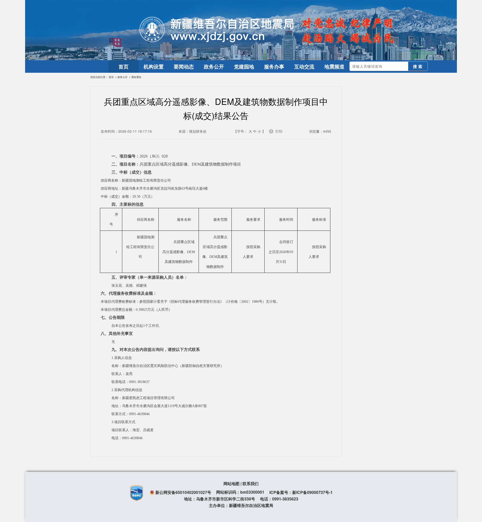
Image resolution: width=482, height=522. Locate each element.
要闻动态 (184, 66)
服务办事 (274, 66)
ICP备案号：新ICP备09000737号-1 (301, 492)
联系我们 (251, 483)
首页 (123, 66)
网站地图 (231, 483)
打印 (278, 131)
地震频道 (334, 66)
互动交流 (304, 66)
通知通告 (136, 77)
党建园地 (244, 66)
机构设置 (154, 66)
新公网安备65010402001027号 (183, 492)
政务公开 (214, 66)
